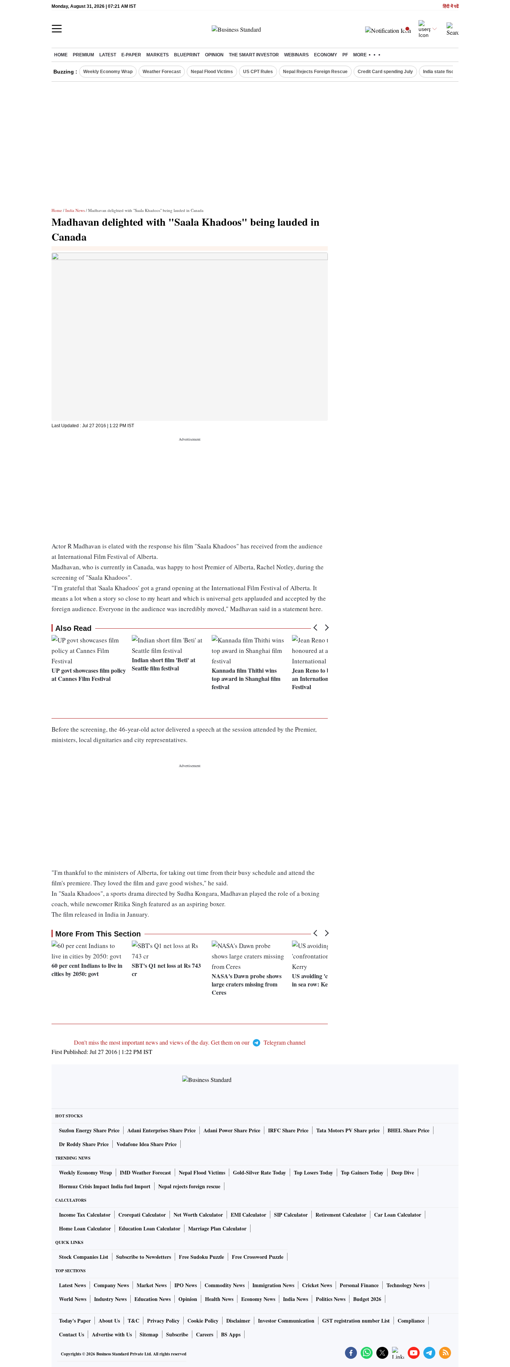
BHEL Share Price (408, 1130)
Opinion (214, 55)
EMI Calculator (248, 1215)
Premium (83, 55)
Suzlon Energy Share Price (89, 1130)
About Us (109, 1320)
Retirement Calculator (340, 1215)
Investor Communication (286, 1320)
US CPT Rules (258, 71)
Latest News (72, 1285)
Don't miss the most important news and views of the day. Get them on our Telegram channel (189, 1042)
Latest (107, 55)
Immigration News (273, 1285)
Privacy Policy (163, 1320)
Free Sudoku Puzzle (201, 1257)
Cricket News (317, 1285)
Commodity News (225, 1285)
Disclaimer (238, 1320)
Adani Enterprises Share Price (161, 1130)
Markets (157, 55)
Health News (219, 1299)
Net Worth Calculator (198, 1215)
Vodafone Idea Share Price (146, 1144)
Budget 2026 (367, 1299)
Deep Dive (402, 1172)
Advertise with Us (112, 1334)
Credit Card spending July (385, 71)
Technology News (405, 1285)
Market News (152, 1285)
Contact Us (71, 1334)
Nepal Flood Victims (212, 71)
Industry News (110, 1299)
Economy (325, 55)
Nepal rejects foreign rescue (189, 1186)
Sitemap (149, 1334)
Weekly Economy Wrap (108, 71)
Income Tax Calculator (85, 1215)
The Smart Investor (254, 55)
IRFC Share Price (288, 1130)
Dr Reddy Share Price (84, 1144)
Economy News (258, 1299)
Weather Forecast (162, 71)
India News (75, 210)
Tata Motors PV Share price (348, 1130)
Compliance (411, 1320)
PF (345, 55)
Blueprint (187, 55)
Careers (204, 1334)
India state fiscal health (447, 71)
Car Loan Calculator (397, 1215)
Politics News (330, 1299)
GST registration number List (356, 1320)
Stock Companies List (83, 1257)
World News (72, 1299)
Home (61, 55)
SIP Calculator (291, 1215)
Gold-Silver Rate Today (259, 1172)
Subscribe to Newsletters (143, 1257)
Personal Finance (359, 1285)
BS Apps (230, 1334)
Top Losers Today (313, 1172)
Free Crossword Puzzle (257, 1257)
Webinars (296, 55)
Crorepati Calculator (142, 1215)
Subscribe (177, 1334)
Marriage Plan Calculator (217, 1228)
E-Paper (131, 55)
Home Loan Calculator (85, 1228)
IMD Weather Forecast (145, 1172)
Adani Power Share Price (231, 1130)
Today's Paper (75, 1320)
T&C (133, 1320)
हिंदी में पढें (450, 6)
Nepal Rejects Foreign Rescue (315, 71)
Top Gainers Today (362, 1172)
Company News (111, 1285)
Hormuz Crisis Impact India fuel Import (104, 1186)
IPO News (185, 1285)
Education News (152, 1299)
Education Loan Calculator (149, 1228)
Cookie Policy (202, 1320)
